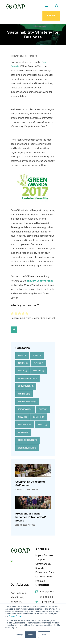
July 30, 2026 (21, 525)
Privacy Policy (15, 616)
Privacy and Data (44, 572)
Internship (38, 417)
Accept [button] (30, 634)
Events (33, 56)
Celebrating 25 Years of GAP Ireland (30, 483)
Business (23, 363)
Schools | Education (27, 440)
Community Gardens (27, 401)
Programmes (24, 425)
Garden (22, 417)
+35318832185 (47, 602)
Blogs (37, 355)
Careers (22, 370)
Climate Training (25, 386)
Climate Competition (27, 378)
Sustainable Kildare (27, 448)
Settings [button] (19, 634)
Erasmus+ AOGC (25, 409)
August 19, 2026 (22, 489)
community (24, 394)
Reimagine (23, 432)
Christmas (38, 370)
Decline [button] (44, 634)
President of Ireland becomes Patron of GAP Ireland (30, 517)
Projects (42, 425)
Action (22, 355)
